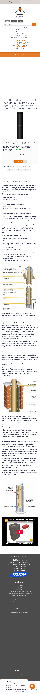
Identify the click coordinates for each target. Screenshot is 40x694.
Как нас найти (21, 33)
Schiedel (27, 169)
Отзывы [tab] (27, 181)
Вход (10, 2)
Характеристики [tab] (16, 181)
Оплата (19, 587)
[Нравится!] (25, 161)
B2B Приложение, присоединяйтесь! (21, 37)
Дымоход (11, 169)
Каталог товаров (20, 54)
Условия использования (19, 612)
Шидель (20, 169)
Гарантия (19, 589)
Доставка (19, 585)
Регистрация (30, 2)
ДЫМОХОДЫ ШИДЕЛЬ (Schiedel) (20, 166)
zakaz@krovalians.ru (21, 35)
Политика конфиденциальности (19, 591)
